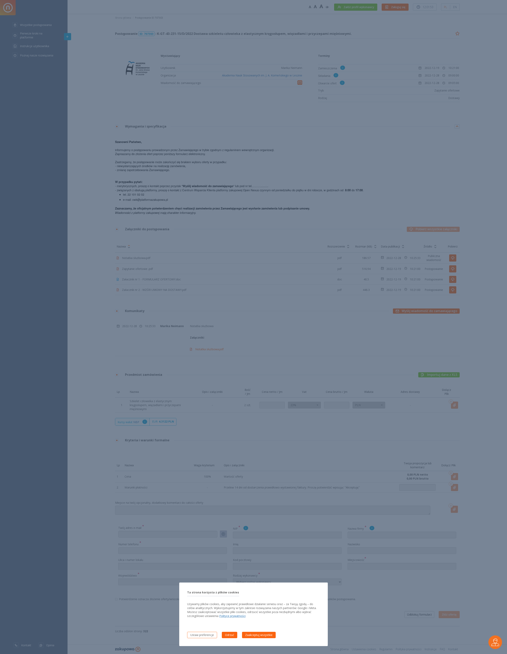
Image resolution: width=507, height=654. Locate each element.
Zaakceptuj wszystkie (259, 635)
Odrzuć (229, 635)
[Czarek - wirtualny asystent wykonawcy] (495, 642)
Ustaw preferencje (202, 635)
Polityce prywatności (232, 616)
